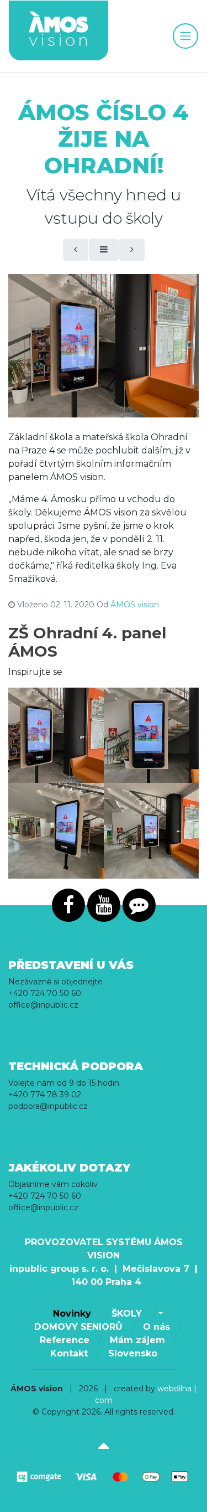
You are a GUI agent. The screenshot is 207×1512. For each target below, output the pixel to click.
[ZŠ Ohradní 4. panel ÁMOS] (151, 735)
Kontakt (69, 1353)
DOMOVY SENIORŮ (78, 1327)
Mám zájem (137, 1340)
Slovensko (132, 1353)
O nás (156, 1327)
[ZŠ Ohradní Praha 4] (56, 735)
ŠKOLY (128, 1313)
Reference (64, 1340)
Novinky (72, 1313)
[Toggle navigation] (185, 36)
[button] (159, 1313)
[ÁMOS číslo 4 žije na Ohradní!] (103, 345)
